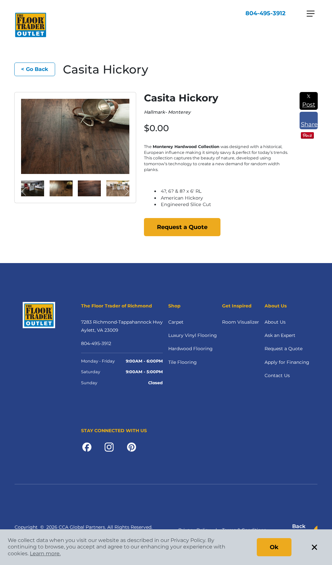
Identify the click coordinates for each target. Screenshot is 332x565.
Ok (274, 547)
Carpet (176, 322)
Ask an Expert (280, 335)
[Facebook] (86, 446)
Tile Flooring (182, 362)
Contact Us (277, 375)
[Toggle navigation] (310, 13)
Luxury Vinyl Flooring (192, 335)
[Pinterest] (131, 446)
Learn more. (45, 553)
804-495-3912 (265, 13)
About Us (275, 322)
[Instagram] (109, 446)
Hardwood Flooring (190, 349)
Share (309, 124)
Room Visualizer (240, 322)
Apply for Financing (287, 362)
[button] (24, 191)
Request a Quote (182, 227)
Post (308, 104)
